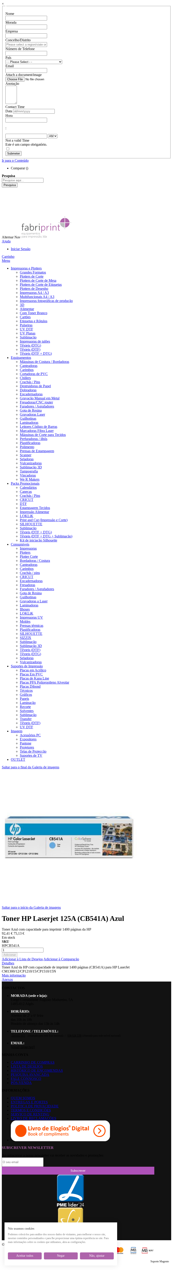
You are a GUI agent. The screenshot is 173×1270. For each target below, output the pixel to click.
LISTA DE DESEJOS (27, 1066)
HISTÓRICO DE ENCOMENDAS (37, 1070)
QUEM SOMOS (23, 1098)
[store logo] (46, 237)
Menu (6, 261)
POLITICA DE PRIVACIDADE (35, 1106)
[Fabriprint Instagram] (5, 201)
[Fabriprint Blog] (5, 214)
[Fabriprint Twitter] (5, 205)
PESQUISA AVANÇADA (30, 1074)
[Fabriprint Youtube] (5, 193)
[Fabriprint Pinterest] (5, 210)
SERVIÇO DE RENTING (30, 1114)
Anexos (7, 979)
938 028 (74, 1035)
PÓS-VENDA (21, 1083)
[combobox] (22, 180)
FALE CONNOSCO (26, 1079)
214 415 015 (18, 1035)
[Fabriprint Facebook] (5, 189)
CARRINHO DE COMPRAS (33, 1062)
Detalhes (8, 963)
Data (8, 111)
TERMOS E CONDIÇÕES (31, 1110)
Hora (9, 116)
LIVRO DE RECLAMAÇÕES (33, 1118)
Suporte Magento (159, 1261)
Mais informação (14, 975)
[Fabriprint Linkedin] (5, 197)
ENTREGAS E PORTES (29, 1102)
